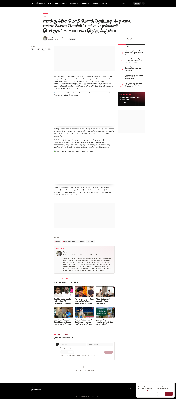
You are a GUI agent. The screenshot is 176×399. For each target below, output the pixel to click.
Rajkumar (53, 37)
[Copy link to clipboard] (45, 49)
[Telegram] (42, 49)
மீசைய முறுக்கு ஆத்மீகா (69, 241)
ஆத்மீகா (57, 241)
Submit (108, 352)
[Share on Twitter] (131, 38)
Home (32, 9)
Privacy (132, 389)
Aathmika (90, 241)
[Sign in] (143, 3)
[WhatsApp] (32, 49)
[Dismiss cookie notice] (172, 384)
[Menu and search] (32, 3)
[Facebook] (38, 49)
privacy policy (147, 390)
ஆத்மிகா (81, 241)
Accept (169, 394)
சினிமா (38, 9)
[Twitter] (35, 49)
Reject (161, 394)
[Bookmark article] (49, 49)
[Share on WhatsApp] (127, 38)
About (127, 389)
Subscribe (124, 102)
